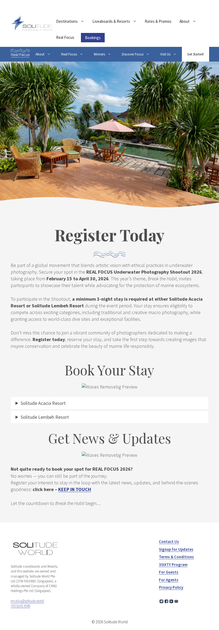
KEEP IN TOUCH (74, 489)
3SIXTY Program (173, 564)
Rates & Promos (158, 21)
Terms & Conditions (176, 556)
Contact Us (169, 541)
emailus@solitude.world (27, 601)
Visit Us (165, 54)
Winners (99, 54)
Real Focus (65, 37)
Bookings (93, 37)
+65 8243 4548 (20, 605)
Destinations (67, 21)
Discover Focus (132, 54)
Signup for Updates (176, 549)
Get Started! (195, 54)
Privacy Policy (171, 587)
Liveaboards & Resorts (111, 21)
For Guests (168, 572)
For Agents (168, 579)
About (184, 21)
